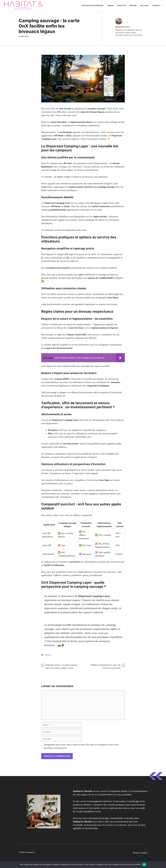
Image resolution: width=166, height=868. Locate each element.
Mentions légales (140, 853)
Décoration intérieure (93, 5)
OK (144, 864)
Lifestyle (121, 5)
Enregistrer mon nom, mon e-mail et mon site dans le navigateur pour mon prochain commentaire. (81, 746)
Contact (156, 5)
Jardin (110, 5)
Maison (133, 5)
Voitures (144, 5)
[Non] (163, 864)
